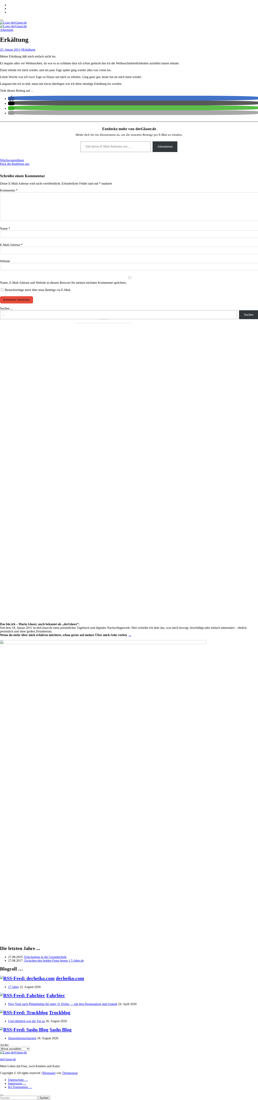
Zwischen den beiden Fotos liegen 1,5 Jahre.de (54, 960)
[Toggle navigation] (1, 20)
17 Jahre (13, 987)
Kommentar (9, 190)
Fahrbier (55, 995)
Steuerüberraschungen (22, 1038)
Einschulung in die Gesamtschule (45, 957)
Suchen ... (6, 308)
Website (5, 261)
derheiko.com (70, 978)
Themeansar (69, 1073)
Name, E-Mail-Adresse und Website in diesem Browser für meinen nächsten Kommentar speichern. (63, 282)
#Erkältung (28, 49)
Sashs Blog (61, 1029)
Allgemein (6, 30)
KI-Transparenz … (20, 1087)
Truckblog (59, 1012)
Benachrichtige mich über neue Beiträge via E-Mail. (38, 290)
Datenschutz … (18, 1079)
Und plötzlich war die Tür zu (26, 1021)
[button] (11, 98)
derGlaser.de (8, 1059)
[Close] (1, 1095)
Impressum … (17, 1083)
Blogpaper (49, 1073)
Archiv (4, 1045)
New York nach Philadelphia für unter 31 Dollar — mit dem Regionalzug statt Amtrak (62, 1004)
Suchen (248, 314)
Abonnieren (165, 146)
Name (5, 228)
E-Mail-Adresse (11, 245)
